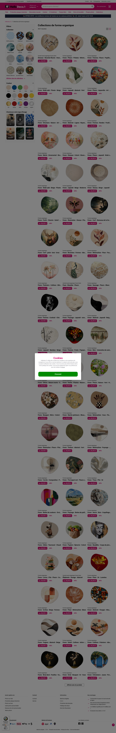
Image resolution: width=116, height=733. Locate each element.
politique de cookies (47, 365)
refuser (63, 367)
